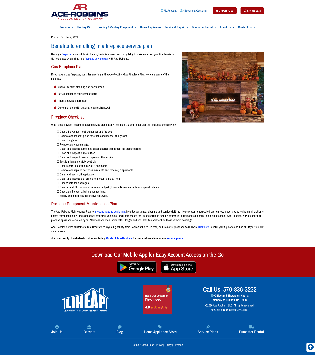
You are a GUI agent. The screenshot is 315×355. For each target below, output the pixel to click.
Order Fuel (225, 10)
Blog (119, 331)
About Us (225, 27)
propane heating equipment (110, 211)
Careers (89, 331)
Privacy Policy (163, 345)
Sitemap (178, 345)
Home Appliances (150, 27)
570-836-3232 (253, 10)
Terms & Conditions (143, 345)
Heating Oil (83, 27)
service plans (175, 238)
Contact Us (245, 27)
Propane (65, 27)
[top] (311, 348)
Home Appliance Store (160, 331)
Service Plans (208, 331)
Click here (203, 227)
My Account (170, 11)
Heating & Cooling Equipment (115, 27)
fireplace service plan (96, 59)
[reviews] (157, 299)
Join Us (57, 331)
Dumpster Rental (202, 27)
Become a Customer (195, 11)
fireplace (66, 54)
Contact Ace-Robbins (119, 238)
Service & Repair (175, 27)
